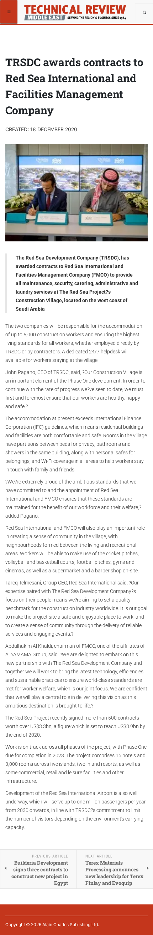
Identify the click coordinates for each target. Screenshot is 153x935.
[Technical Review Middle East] (43, 9)
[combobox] (144, 12)
